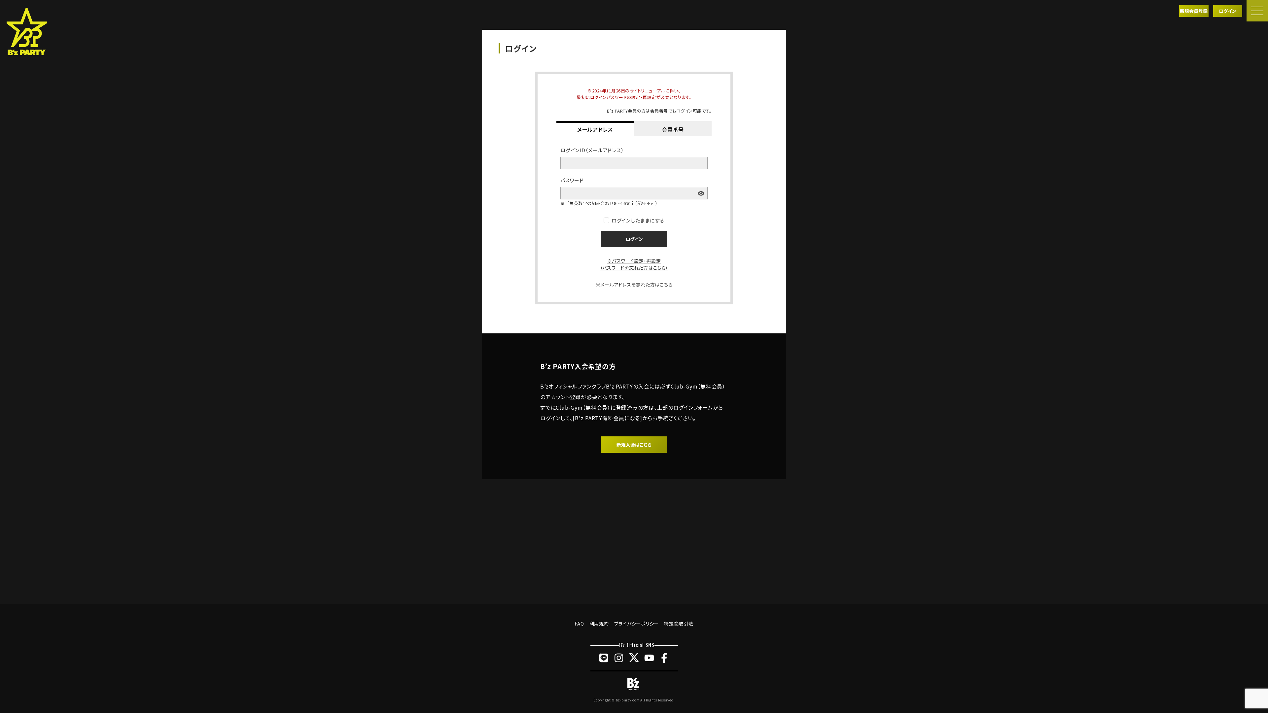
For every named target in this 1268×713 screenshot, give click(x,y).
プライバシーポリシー (636, 623)
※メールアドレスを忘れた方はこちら (634, 284)
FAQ (579, 623)
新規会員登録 (1194, 11)
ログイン (1227, 11)
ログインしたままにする (638, 220)
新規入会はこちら (634, 444)
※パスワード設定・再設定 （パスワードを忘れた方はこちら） (634, 264)
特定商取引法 (678, 623)
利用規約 (599, 623)
